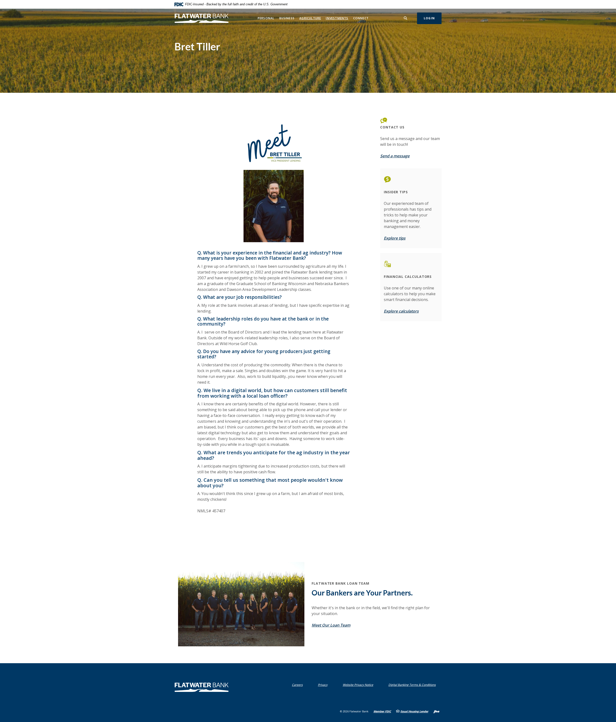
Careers (297, 685)
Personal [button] (266, 18)
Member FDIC (382, 711)
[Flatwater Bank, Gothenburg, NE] (201, 18)
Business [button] (287, 18)
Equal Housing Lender (414, 711)
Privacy (324, 685)
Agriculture (310, 18)
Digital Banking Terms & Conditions (413, 685)
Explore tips (394, 238)
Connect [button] (361, 18)
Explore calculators (401, 311)
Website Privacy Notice (359, 685)
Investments (337, 18)
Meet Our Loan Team (331, 625)
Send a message (395, 156)
